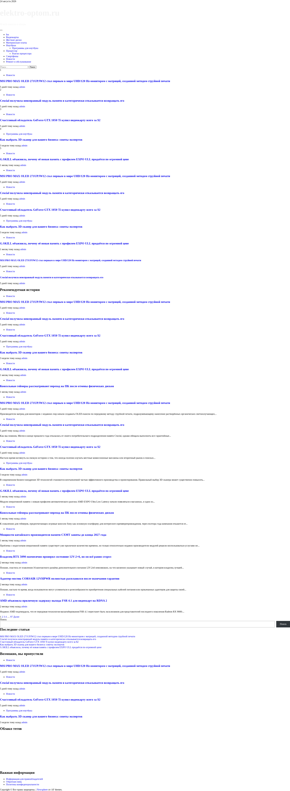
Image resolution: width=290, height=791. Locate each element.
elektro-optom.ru (30, 12)
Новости (10, 59)
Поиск (3, 619)
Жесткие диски (14, 40)
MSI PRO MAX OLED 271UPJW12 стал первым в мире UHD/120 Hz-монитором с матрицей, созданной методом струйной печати (85, 81)
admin (22, 87)
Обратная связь (14, 781)
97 (11, 616)
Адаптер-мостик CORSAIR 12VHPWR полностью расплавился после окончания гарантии (59, 578)
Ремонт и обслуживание (18, 61)
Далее (16, 616)
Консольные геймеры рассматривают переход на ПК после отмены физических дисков (57, 386)
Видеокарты (12, 37)
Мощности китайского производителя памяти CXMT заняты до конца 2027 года (53, 534)
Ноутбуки (11, 45)
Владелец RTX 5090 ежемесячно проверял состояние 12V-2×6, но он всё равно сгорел (55, 556)
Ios (7, 34)
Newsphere (42, 789)
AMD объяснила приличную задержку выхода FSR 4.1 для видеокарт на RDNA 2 (53, 600)
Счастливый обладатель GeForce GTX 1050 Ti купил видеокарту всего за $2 (50, 120)
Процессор (11, 51)
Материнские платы (16, 42)
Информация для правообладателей (24, 779)
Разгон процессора (21, 53)
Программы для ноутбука (25, 48)
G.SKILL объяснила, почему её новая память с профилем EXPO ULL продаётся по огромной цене (64, 159)
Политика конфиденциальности (22, 784)
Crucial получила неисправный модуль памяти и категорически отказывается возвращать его (62, 100)
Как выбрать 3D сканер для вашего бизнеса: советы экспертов (41, 139)
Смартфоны (12, 56)
